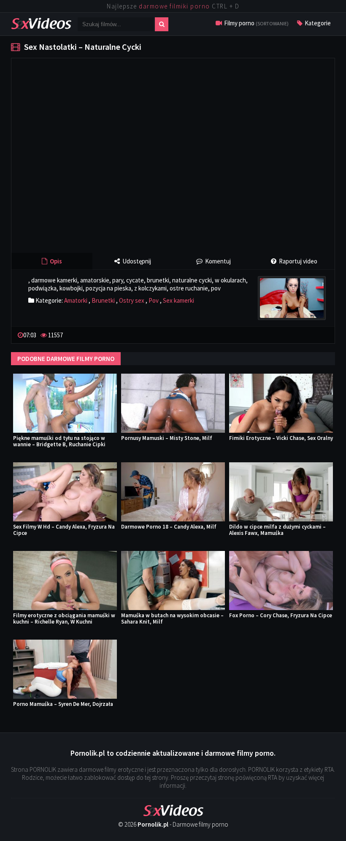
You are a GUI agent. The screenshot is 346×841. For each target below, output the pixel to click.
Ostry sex (131, 300)
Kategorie (317, 23)
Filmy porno (256, 23)
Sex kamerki (178, 300)
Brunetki (103, 300)
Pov (154, 300)
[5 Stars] (325, 334)
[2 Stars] (304, 334)
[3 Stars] (311, 334)
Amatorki (75, 300)
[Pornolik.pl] (41, 23)
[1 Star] (298, 334)
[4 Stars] (318, 334)
